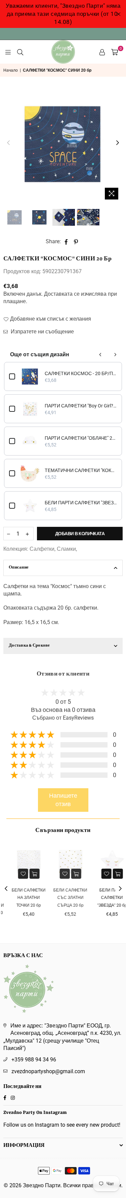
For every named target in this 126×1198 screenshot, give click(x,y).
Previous (8, 143)
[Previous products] (100, 354)
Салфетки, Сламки (53, 549)
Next (118, 143)
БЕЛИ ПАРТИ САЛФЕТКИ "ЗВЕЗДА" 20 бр (81, 502)
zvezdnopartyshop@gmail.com (48, 1071)
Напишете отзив (63, 799)
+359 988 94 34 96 (33, 1059)
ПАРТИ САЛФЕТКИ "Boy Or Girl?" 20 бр (81, 405)
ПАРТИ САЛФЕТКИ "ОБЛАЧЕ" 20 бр (81, 438)
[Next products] (115, 354)
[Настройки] (102, 52)
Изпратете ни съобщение (41, 331)
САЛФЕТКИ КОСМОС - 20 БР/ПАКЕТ (81, 373)
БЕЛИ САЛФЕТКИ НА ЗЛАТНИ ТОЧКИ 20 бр (22, 898)
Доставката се (62, 294)
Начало (10, 70)
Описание (19, 568)
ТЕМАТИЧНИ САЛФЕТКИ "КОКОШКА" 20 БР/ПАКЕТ (81, 470)
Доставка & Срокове (29, 646)
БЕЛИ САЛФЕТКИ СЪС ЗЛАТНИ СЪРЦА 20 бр (63, 898)
